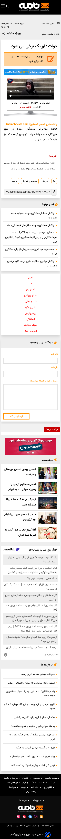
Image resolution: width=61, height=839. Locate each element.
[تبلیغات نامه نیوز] (30, 72)
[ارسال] (19, 34)
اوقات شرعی (31, 792)
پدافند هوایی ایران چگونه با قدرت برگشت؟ (33, 726)
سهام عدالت (30, 325)
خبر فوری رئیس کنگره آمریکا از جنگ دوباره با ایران (32, 737)
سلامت (42, 783)
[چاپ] (16, 34)
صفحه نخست (51, 778)
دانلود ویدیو (25, 107)
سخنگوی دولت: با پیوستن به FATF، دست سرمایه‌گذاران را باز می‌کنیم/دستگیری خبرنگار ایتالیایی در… (31, 237)
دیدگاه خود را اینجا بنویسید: (44, 381)
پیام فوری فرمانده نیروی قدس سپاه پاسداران (32, 757)
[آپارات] (18, 816)
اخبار (30, 278)
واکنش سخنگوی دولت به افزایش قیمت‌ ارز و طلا (30, 225)
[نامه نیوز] (34, 6)
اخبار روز (30, 289)
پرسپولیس (30, 313)
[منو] (3, 6)
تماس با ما (37, 800)
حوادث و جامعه (11, 778)
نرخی (14, 181)
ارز (54, 181)
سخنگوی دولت (30, 181)
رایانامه (54, 368)
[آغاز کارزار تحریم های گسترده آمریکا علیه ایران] (47, 533)
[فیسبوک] (10, 34)
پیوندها (13, 787)
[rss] (41, 816)
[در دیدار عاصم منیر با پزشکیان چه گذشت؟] (47, 518)
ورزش (53, 783)
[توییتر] (13, 34)
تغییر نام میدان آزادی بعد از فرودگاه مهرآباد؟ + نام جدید (29, 706)
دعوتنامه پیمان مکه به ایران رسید (38, 674)
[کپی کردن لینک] (54, 192)
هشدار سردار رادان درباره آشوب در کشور (35, 717)
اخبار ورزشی (30, 295)
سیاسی (37, 778)
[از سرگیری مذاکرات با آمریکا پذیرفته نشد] (47, 503)
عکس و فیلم (29, 783)
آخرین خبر (30, 307)
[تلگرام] (7, 34)
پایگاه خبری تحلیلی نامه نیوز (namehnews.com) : (31, 124)
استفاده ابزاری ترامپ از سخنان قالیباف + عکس (31, 683)
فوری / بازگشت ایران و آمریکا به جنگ (35, 748)
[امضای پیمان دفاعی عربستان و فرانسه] (47, 473)
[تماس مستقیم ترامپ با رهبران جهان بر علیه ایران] (47, 488)
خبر (30, 283)
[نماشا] (24, 816)
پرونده (24, 787)
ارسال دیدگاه (16, 416)
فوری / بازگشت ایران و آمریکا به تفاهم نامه (33, 765)
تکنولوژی (48, 787)
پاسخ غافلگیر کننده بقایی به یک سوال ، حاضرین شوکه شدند (30, 693)
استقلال (30, 319)
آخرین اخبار (30, 331)
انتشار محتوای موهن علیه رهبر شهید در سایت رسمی (29, 163)
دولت (45, 181)
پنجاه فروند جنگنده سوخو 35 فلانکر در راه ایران (32, 169)
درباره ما (23, 800)
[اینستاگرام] (35, 816)
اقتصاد (26, 778)
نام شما (54, 354)
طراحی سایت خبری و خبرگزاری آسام (27, 834)
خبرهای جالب (12, 783)
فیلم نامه (35, 787)
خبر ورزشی (30, 301)
